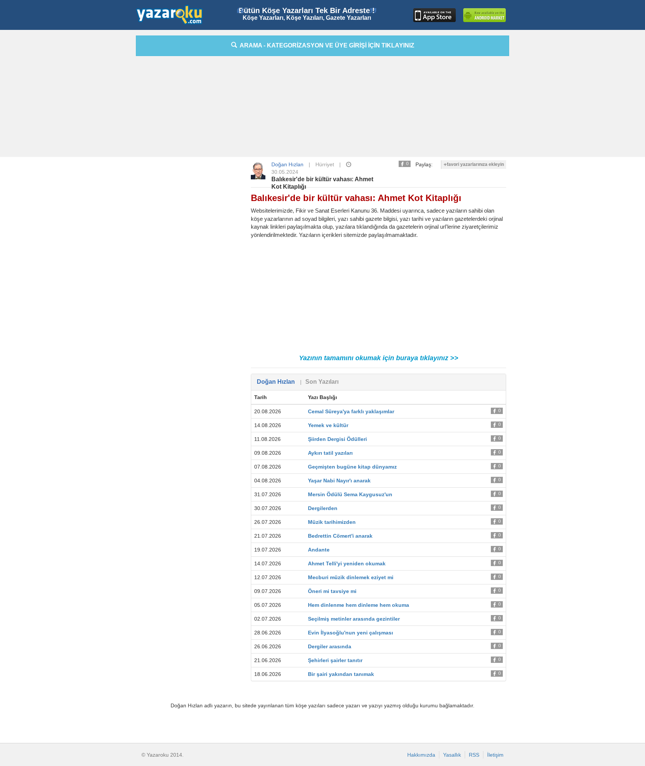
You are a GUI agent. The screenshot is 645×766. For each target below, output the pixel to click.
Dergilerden (322, 508)
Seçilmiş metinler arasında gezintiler (354, 619)
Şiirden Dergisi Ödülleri (337, 439)
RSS (474, 755)
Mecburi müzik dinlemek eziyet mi (350, 577)
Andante (319, 550)
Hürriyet (324, 164)
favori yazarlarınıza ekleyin (475, 164)
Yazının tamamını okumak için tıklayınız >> (378, 358)
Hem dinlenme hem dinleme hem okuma (358, 605)
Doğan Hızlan (287, 164)
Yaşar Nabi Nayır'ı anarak (339, 481)
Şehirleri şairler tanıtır (335, 660)
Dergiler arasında (329, 646)
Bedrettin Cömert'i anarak (340, 536)
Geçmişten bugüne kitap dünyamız (352, 467)
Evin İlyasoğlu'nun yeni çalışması (350, 633)
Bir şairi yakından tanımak (341, 674)
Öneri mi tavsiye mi (332, 591)
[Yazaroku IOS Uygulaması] (434, 15)
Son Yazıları (322, 382)
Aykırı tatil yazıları (330, 453)
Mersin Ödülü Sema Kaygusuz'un (350, 494)
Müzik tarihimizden (332, 522)
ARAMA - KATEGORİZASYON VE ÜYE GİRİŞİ (325, 45)
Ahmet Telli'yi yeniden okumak (347, 563)
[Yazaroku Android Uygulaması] (484, 15)
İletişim (495, 755)
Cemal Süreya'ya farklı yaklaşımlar (351, 411)
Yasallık (452, 755)
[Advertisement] (102, 147)
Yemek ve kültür (328, 425)
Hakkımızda (421, 755)
